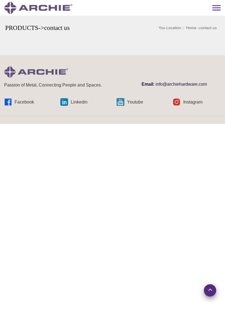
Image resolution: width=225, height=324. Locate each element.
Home (191, 28)
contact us (208, 28)
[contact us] (38, 7)
